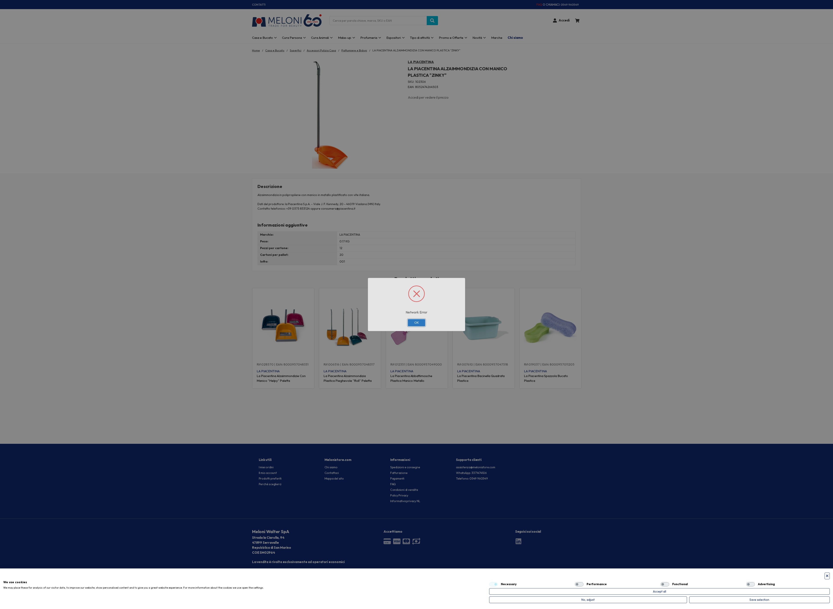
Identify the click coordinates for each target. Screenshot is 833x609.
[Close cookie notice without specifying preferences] (827, 576)
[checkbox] (493, 584)
